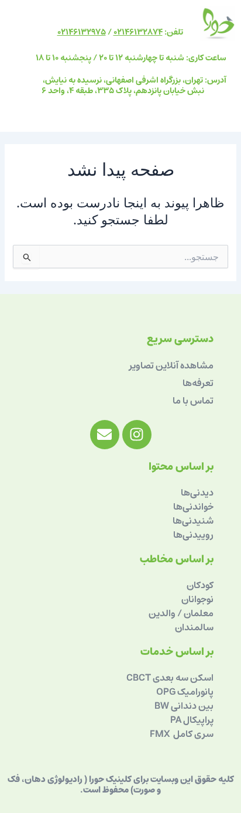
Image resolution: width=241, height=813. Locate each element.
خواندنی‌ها (193, 506)
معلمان (198, 613)
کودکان (200, 585)
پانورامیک (195, 692)
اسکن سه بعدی (183, 677)
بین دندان (196, 706)
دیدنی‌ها (197, 492)
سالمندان (194, 627)
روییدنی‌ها (193, 535)
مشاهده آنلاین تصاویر (171, 365)
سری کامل (192, 734)
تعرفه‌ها (198, 383)
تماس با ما (193, 400)
